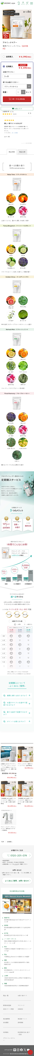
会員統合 (20, 1009)
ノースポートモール (10, 939)
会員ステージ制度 (8, 1009)
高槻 (5, 983)
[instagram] (18, 1050)
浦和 (5, 960)
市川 (5, 946)
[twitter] (25, 1050)
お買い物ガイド (22, 995)
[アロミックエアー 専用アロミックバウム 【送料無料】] (25, 754)
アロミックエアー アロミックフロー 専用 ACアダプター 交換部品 (8, 828)
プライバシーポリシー (9, 1039)
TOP (2, 842)
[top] (8, 3)
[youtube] (28, 1050)
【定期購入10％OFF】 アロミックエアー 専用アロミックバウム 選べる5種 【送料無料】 (8, 801)
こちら (16, 864)
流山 (5, 954)
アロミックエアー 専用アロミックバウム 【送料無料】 (25, 764)
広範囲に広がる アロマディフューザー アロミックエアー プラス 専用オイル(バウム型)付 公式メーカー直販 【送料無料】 (8, 767)
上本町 (6, 975)
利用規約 (5, 1032)
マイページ (21, 1005)
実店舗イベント (22, 1019)
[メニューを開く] (31, 3)
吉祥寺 (6, 925)
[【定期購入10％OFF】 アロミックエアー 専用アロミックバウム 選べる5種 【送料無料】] (8, 789)
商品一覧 (5, 995)
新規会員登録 (7, 1005)
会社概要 (5, 1022)
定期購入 (9, 842)
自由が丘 (6, 917)
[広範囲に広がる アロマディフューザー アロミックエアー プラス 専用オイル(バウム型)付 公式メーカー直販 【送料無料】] (8, 754)
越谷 (5, 968)
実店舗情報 (6, 1019)
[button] (29, 113)
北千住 (6, 933)
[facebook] (21, 1050)
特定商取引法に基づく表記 (24, 1033)
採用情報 (20, 1022)
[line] (14, 1050)
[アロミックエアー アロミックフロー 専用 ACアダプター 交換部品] (8, 817)
